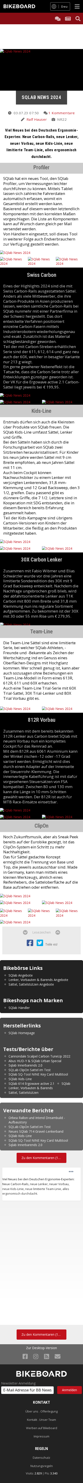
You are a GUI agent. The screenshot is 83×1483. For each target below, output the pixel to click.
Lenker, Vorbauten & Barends (31, 1088)
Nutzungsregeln (41, 1466)
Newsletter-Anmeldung (18, 1383)
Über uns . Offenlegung (41, 1411)
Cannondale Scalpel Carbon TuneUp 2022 (39, 1056)
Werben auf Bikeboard (41, 1428)
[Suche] (78, 18)
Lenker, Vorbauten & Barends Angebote (38, 979)
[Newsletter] (57, 1356)
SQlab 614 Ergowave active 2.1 (31, 1083)
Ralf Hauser (37, 119)
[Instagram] (35, 1356)
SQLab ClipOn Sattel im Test (30, 1070)
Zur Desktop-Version (41, 1348)
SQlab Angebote (21, 975)
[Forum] (58, 18)
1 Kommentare (61, 113)
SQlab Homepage (22, 1033)
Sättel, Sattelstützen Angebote (31, 984)
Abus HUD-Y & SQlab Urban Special (35, 1061)
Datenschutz (41, 1458)
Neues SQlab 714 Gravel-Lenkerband (36, 1131)
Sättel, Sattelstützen (24, 1092)
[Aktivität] (68, 18)
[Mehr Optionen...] (71, 1172)
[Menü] (77, 6)
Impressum (41, 1436)
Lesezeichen (41, 932)
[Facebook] (25, 1356)
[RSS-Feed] (46, 1356)
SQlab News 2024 (41, 97)
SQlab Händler (19, 1007)
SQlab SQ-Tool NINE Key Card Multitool (38, 1074)
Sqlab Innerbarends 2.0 (25, 1065)
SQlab (66, 1083)
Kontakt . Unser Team (41, 1420)
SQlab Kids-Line (20, 1079)
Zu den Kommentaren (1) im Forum (43, 1158)
